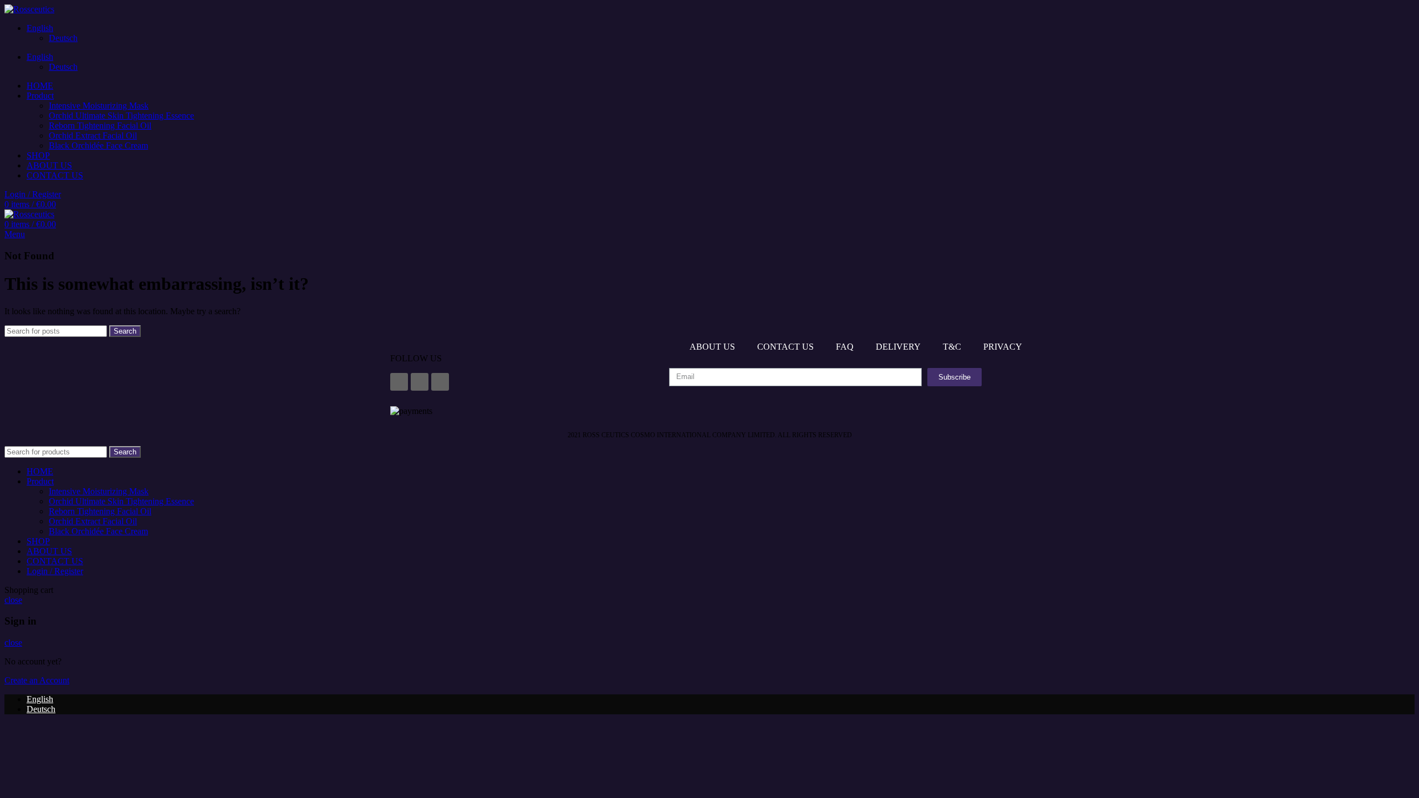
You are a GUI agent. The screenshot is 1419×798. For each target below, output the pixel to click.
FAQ (845, 346)
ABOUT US (712, 346)
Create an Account (36, 680)
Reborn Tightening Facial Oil (100, 125)
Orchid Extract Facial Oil (93, 135)
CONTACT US (785, 346)
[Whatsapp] (440, 382)
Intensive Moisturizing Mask (99, 105)
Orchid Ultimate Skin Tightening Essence (121, 115)
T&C (952, 346)
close (13, 600)
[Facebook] (399, 382)
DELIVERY (898, 346)
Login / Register (55, 571)
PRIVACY (1002, 346)
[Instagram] (419, 382)
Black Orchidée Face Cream (98, 145)
